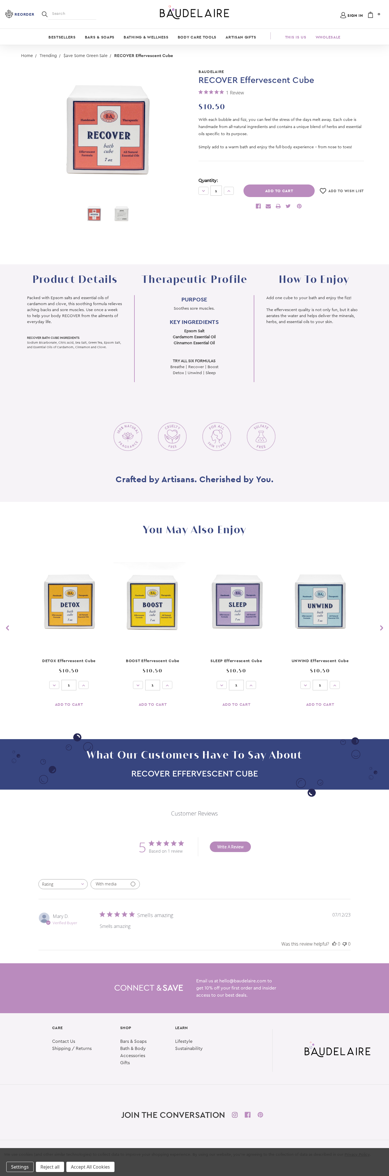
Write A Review (230, 846)
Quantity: (208, 180)
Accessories (132, 1055)
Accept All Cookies (90, 1167)
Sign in (355, 15)
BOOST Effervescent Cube (152, 660)
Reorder (24, 14)
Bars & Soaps (99, 37)
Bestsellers (62, 37)
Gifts (125, 1063)
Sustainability (189, 1048)
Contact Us (63, 1041)
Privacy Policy (357, 1155)
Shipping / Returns (72, 1048)
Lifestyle (184, 1041)
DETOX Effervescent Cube (69, 660)
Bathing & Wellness (146, 37)
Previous (7, 628)
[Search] (44, 14)
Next (381, 628)
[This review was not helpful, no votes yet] (345, 944)
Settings (20, 1167)
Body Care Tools (197, 37)
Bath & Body (133, 1048)
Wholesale (328, 37)
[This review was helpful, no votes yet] (334, 944)
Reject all (50, 1167)
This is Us (295, 37)
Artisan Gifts (241, 37)
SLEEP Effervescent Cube (236, 660)
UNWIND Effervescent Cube (320, 660)
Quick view (69, 602)
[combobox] (63, 884)
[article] (69, 634)
